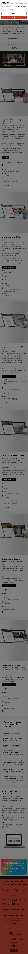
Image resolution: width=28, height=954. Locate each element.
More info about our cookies (20, 6)
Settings (14, 9)
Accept (14, 17)
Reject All (14, 13)
